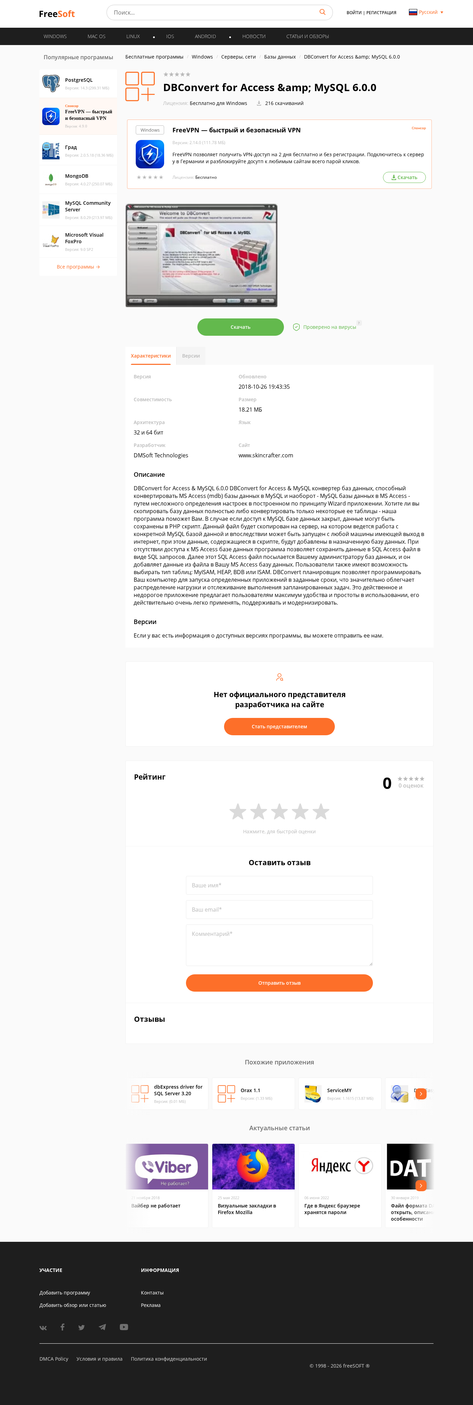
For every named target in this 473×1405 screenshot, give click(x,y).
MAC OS (97, 36)
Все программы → (78, 266)
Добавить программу (64, 1292)
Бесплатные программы (154, 56)
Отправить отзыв (279, 983)
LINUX (133, 36)
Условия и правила (100, 1358)
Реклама (151, 1305)
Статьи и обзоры (307, 36)
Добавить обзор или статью (72, 1305)
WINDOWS (55, 36)
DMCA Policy (53, 1358)
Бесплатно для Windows (218, 103)
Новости (254, 36)
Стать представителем (279, 726)
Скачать (240, 327)
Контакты (152, 1292)
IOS (170, 36)
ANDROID (205, 36)
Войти (354, 13)
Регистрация (381, 13)
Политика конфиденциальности (169, 1358)
